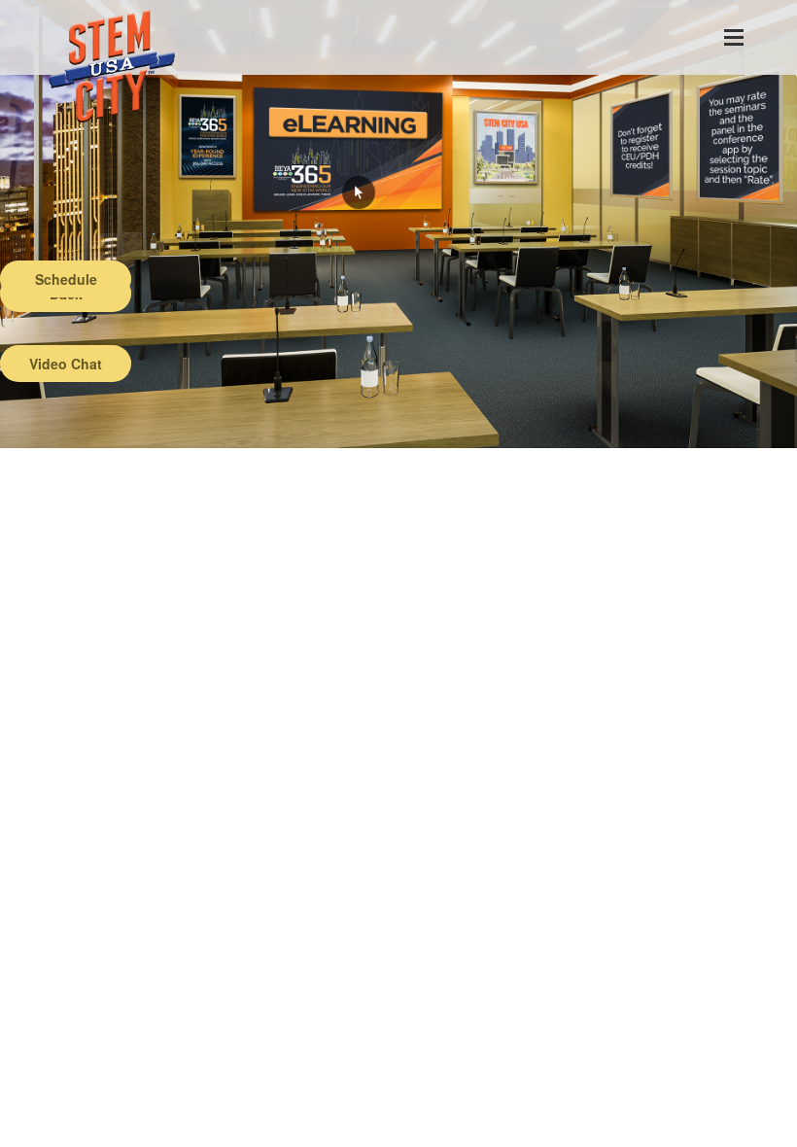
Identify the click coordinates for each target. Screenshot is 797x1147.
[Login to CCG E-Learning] (359, 192)
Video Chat (65, 363)
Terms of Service (113, 1132)
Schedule (66, 279)
